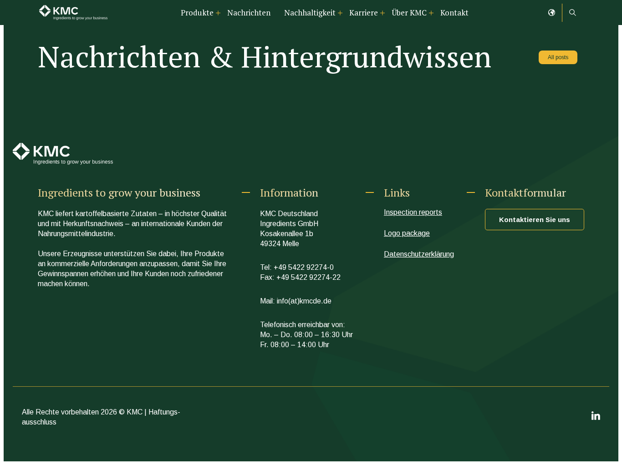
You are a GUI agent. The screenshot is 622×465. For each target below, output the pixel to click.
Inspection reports (413, 212)
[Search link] (572, 12)
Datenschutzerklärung (419, 254)
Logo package (407, 233)
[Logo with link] (73, 12)
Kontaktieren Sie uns (534, 219)
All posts (558, 57)
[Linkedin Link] (595, 417)
